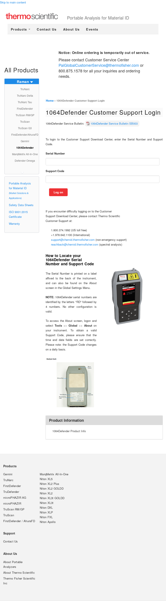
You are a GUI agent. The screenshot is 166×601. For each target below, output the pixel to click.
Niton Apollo (48, 522)
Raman (23, 81)
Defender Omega (25, 160)
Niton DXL (46, 507)
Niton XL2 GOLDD (52, 488)
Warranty (14, 224)
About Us (71, 29)
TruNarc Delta (25, 95)
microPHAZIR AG (14, 497)
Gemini (25, 141)
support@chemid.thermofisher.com (73, 240)
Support (9, 533)
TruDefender (11, 492)
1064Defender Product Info (69, 431)
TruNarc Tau (25, 102)
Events (92, 29)
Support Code (55, 171)
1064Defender (25, 148)
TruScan (25, 121)
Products (19, 29)
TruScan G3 (25, 128)
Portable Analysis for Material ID (98, 18)
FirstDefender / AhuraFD (19, 521)
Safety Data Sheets (21, 205)
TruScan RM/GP (25, 115)
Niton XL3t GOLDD (52, 498)
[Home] (36, 16)
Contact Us (47, 29)
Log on (58, 192)
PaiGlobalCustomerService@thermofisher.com (99, 65)
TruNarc (25, 89)
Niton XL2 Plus (49, 484)
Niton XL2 (46, 493)
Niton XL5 (46, 479)
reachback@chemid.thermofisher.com (74, 244)
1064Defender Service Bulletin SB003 (114, 123)
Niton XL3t (47, 503)
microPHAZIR (12, 503)
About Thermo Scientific (19, 572)
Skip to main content (13, 2)
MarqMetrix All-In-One (25, 154)
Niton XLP (46, 512)
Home (50, 100)
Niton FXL (46, 517)
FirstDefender (25, 108)
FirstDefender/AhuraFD (24, 134)
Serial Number (55, 153)
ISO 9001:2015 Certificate (18, 214)
